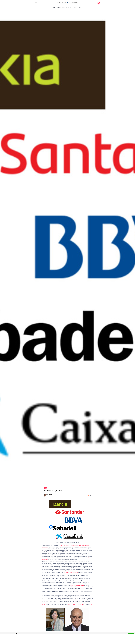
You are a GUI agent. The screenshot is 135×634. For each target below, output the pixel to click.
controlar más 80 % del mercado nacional (75, 599)
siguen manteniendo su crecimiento (75, 604)
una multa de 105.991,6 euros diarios (71, 572)
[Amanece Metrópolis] (67, 2)
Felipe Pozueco (49, 494)
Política (45, 488)
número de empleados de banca (77, 585)
